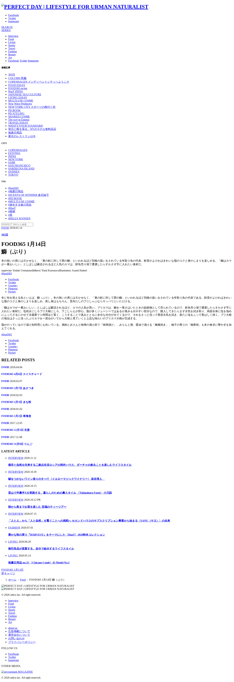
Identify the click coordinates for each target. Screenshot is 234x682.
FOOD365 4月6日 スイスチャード (21, 374)
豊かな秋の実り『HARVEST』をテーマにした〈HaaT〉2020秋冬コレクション (56, 534)
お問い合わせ (16, 638)
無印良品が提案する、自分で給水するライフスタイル (41, 548)
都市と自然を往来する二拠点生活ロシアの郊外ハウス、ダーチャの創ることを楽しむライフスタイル (70, 464)
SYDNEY (14, 171)
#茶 (10, 215)
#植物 (11, 211)
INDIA (12, 156)
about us (12, 628)
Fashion (12, 51)
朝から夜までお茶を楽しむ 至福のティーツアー (37, 506)
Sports (11, 45)
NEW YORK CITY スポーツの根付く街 (32, 106)
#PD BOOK (15, 198)
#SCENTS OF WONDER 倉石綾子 (28, 194)
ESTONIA (14, 153)
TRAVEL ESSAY (18, 122)
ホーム (12, 579)
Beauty (12, 54)
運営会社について (19, 634)
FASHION (14, 527)
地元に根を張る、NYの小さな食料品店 (32, 129)
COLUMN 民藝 (17, 78)
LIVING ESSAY (17, 97)
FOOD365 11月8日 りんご (16, 443)
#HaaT (12, 208)
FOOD (5, 227)
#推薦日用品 (15, 191)
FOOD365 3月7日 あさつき (17, 388)
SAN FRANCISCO (19, 165)
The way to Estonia (18, 119)
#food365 (13, 188)
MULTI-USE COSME (20, 100)
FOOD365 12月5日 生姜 (15, 429)
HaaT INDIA (15, 91)
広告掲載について (19, 631)
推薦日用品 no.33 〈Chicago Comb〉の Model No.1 (39, 562)
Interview (13, 36)
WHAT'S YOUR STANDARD (25, 125)
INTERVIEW (15, 457)
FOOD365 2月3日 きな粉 (16, 402)
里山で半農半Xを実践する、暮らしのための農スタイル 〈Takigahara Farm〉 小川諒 (60, 492)
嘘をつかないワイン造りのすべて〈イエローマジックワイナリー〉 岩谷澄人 (56, 478)
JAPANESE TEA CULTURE (24, 94)
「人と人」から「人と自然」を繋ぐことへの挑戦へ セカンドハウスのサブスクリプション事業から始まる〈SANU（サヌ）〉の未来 (89, 520)
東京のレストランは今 (22, 136)
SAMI (11, 162)
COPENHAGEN (17, 150)
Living (11, 42)
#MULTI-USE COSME (21, 201)
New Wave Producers (20, 103)
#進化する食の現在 (20, 204)
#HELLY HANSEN (19, 218)
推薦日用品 (15, 132)
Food (11, 39)
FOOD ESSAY (16, 85)
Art (10, 57)
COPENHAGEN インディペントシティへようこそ (38, 81)
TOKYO (13, 174)
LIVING (13, 541)
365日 (11, 74)
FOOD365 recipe (17, 88)
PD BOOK (14, 110)
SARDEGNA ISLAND (21, 168)
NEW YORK (15, 159)
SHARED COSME (19, 116)
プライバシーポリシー (22, 642)
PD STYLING (16, 113)
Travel (11, 48)
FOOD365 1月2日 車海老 (16, 416)
